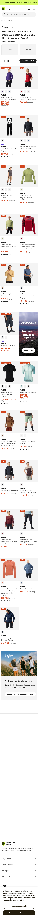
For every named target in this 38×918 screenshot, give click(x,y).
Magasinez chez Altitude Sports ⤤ (20, 694)
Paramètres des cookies (19, 906)
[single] (3, 61)
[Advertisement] (19, 736)
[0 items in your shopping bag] (29, 9)
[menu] (34, 9)
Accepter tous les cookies (19, 913)
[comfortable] (8, 61)
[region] (19, 902)
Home (3, 20)
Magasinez (33, 2)
